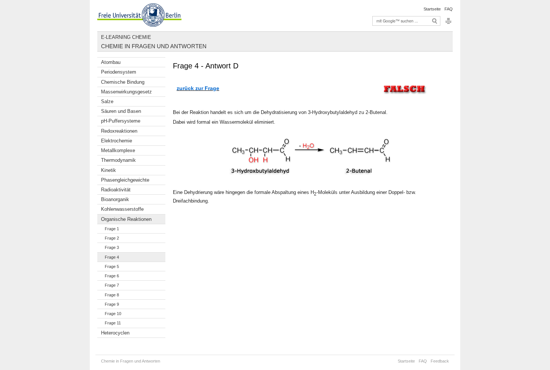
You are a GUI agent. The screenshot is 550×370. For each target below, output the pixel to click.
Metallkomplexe (118, 150)
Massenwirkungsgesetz (126, 92)
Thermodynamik (118, 160)
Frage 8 (112, 295)
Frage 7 (112, 285)
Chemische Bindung (122, 82)
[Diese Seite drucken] (448, 23)
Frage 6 (112, 276)
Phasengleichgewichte (125, 180)
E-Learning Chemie (126, 37)
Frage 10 (113, 313)
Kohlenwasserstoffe (122, 209)
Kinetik (108, 170)
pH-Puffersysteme (120, 121)
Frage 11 (113, 323)
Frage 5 (112, 266)
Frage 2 (112, 238)
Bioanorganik (115, 199)
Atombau (110, 62)
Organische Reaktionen (126, 219)
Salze (107, 101)
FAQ (448, 9)
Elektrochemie (116, 141)
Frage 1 (112, 228)
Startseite (432, 9)
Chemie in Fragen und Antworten (154, 46)
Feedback (440, 361)
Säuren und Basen (121, 111)
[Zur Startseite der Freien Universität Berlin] (139, 15)
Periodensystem (118, 72)
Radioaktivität (116, 189)
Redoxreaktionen (119, 131)
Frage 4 (112, 257)
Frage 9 (112, 304)
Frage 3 (112, 247)
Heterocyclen (115, 333)
